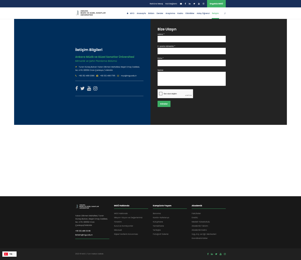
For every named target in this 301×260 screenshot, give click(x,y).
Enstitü (195, 217)
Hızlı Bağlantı (171, 3)
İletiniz (160, 70)
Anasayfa (141, 13)
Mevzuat (118, 230)
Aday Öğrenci (203, 13)
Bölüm (151, 13)
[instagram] (203, 3)
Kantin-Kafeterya (161, 217)
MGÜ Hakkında (121, 213)
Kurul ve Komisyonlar (123, 226)
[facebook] (185, 3)
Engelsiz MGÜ (216, 3)
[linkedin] (189, 3)
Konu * (161, 58)
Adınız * (161, 34)
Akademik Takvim (200, 226)
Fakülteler (196, 213)
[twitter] (194, 3)
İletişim (215, 13)
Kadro (180, 13)
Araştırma (170, 13)
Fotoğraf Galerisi (160, 234)
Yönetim (118, 221)
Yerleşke (157, 230)
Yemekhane (158, 226)
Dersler (160, 13)
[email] (181, 3)
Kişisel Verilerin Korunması (126, 234)
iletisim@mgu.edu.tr (84, 235)
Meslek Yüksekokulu (201, 221)
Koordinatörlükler (200, 238)
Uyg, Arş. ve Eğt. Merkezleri (204, 234)
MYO (132, 13)
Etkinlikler (190, 13)
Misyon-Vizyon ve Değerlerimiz (128, 217)
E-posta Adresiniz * (166, 46)
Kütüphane (158, 221)
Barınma (157, 213)
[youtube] (199, 3)
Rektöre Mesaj (156, 3)
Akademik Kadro (199, 230)
